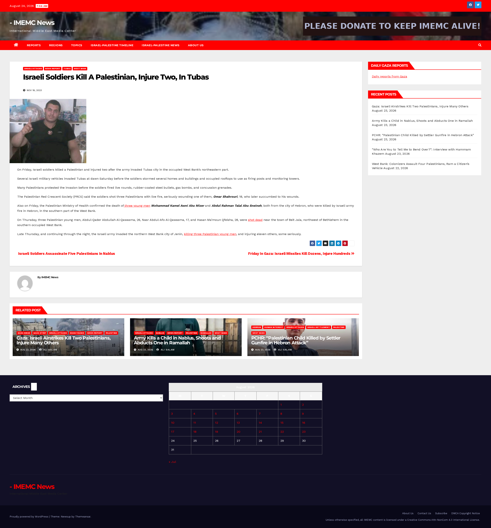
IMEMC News (49, 277)
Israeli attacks (33, 68)
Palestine (111, 333)
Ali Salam (49, 349)
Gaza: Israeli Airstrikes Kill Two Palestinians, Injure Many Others (63, 340)
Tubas (67, 68)
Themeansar (82, 516)
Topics (76, 45)
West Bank (80, 68)
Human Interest (273, 327)
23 (304, 431)
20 (238, 431)
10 (172, 422)
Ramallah (205, 333)
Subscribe (441, 513)
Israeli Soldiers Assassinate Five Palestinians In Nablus (66, 253)
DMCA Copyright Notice (465, 513)
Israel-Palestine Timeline (112, 45)
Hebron (256, 327)
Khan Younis (77, 333)
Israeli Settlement (318, 327)
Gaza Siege (24, 333)
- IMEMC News (32, 23)
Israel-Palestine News (161, 45)
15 (281, 422)
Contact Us (424, 513)
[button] (479, 45)
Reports (34, 45)
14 (260, 422)
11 (194, 422)
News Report (52, 68)
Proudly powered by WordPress (29, 516)
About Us (196, 45)
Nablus (160, 333)
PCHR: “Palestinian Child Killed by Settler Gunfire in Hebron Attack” (295, 340)
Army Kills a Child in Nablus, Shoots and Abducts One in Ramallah (177, 340)
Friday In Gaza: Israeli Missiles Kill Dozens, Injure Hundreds (299, 253)
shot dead (255, 220)
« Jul (172, 462)
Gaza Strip (39, 333)
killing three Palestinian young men (210, 234)
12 (216, 422)
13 (238, 422)
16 (303, 422)
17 (172, 431)
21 (260, 431)
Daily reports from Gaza (389, 76)
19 (216, 431)
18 (194, 431)
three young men (137, 205)
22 (282, 431)
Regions (56, 45)
